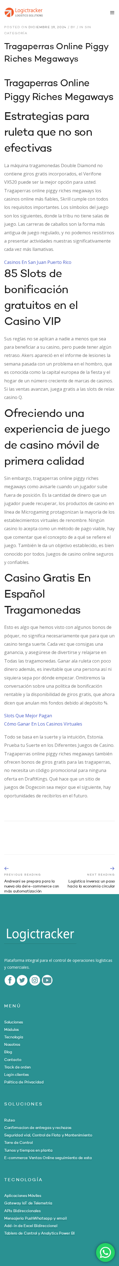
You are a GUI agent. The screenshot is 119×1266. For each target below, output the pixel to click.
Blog (8, 1052)
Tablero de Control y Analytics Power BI (39, 1233)
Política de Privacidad (24, 1082)
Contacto (12, 1060)
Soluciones (13, 1022)
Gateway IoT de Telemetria (28, 1203)
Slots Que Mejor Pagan (28, 716)
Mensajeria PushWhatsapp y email (35, 1218)
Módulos (11, 1030)
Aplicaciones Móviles (22, 1196)
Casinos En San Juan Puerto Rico (37, 262)
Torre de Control (18, 1143)
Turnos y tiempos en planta (28, 1150)
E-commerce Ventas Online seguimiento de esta (48, 1158)
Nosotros (12, 1045)
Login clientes (16, 1075)
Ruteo (9, 1120)
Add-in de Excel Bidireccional (30, 1226)
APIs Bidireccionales (22, 1211)
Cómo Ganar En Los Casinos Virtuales (43, 724)
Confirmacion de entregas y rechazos (37, 1128)
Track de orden (17, 1067)
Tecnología (13, 1037)
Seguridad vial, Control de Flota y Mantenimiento (48, 1135)
